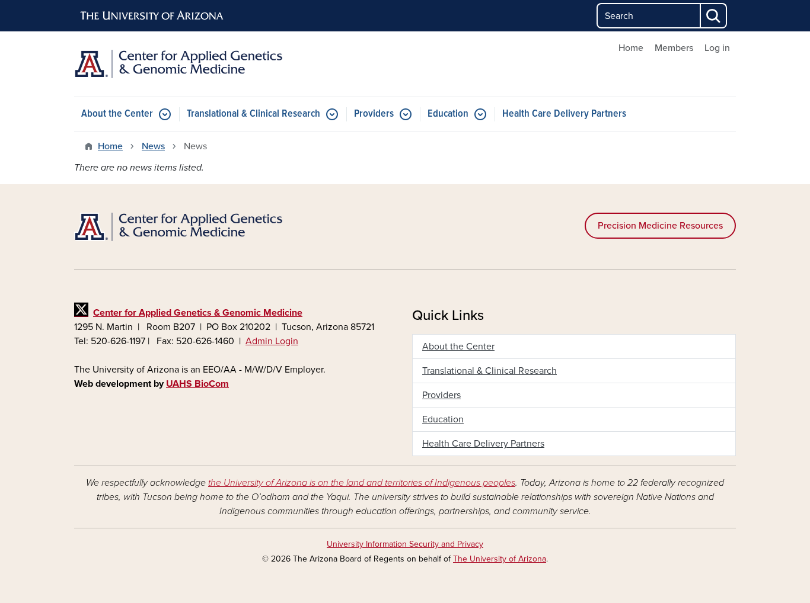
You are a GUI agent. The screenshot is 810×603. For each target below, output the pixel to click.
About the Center (117, 114)
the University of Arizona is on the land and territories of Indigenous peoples (361, 483)
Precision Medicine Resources (660, 226)
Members (674, 48)
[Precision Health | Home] (179, 64)
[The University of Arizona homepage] (152, 16)
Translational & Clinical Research (253, 114)
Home (630, 48)
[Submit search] (714, 15)
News (153, 146)
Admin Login (271, 341)
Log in (717, 48)
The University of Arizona (499, 559)
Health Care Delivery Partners (564, 114)
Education (448, 114)
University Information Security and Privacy (405, 544)
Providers (374, 114)
